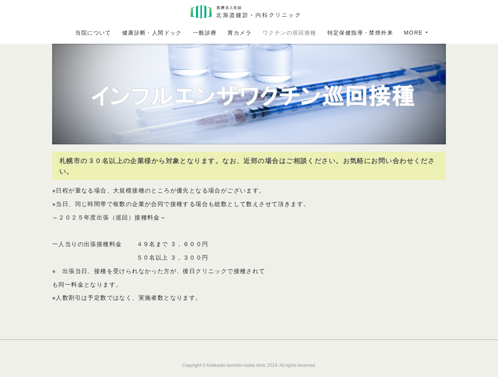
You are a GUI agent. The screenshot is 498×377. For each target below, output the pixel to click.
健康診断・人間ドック (152, 33)
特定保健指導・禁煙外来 (360, 33)
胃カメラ (239, 33)
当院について (93, 33)
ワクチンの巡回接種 (289, 33)
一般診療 (205, 33)
